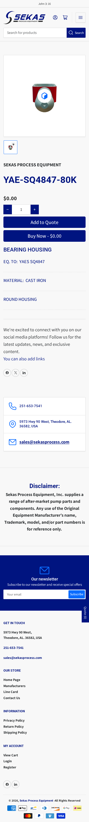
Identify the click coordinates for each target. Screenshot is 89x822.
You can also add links (24, 359)
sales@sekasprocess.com (44, 442)
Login (7, 761)
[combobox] (44, 33)
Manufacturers (14, 686)
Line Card (10, 692)
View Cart (10, 755)
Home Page (11, 680)
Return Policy (13, 726)
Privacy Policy (14, 720)
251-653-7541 (13, 647)
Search (79, 33)
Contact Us (11, 698)
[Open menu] (81, 17)
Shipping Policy (15, 732)
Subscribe (76, 594)
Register (9, 767)
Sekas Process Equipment (32, 165)
